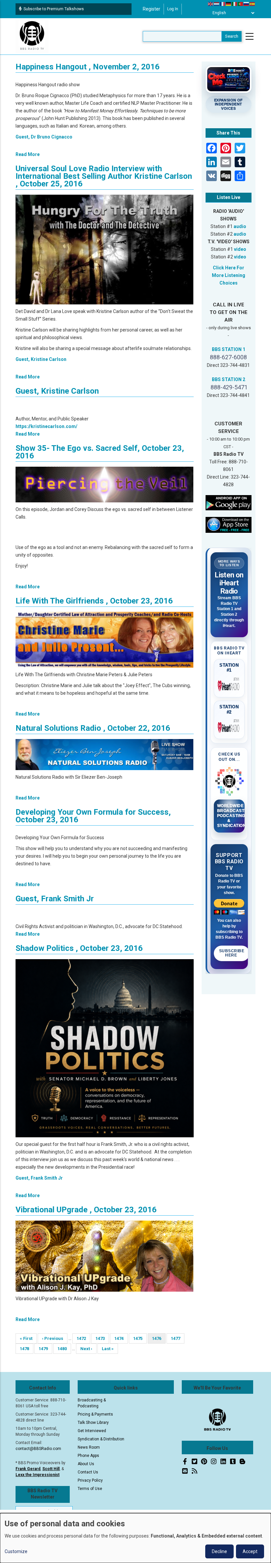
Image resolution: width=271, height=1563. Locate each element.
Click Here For (228, 267)
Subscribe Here (232, 953)
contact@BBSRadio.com (38, 1448)
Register (151, 9)
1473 (101, 1338)
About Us (86, 1464)
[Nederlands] (217, 3)
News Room (89, 1447)
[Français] (223, 3)
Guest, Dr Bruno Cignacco (44, 136)
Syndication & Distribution (101, 1439)
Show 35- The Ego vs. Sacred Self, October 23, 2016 (100, 452)
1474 (119, 1338)
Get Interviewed (92, 1430)
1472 (82, 1338)
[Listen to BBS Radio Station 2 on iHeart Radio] (229, 726)
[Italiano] (235, 3)
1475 (138, 1338)
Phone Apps (88, 1455)
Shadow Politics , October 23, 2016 (79, 948)
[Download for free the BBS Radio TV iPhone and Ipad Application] (229, 524)
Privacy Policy (90, 1480)
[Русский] (247, 3)
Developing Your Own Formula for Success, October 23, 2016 (93, 815)
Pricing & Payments (95, 1414)
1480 (63, 1348)
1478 (25, 1348)
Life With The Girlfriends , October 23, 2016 (94, 601)
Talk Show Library (93, 1422)
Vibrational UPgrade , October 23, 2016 (86, 1209)
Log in (172, 9)
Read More (28, 154)
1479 (44, 1348)
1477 (176, 1338)
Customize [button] (16, 1551)
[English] (211, 3)
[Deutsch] (229, 3)
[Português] (241, 3)
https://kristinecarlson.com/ (46, 426)
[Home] (32, 36)
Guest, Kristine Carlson (41, 359)
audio (240, 226)
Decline (219, 1551)
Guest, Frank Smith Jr (55, 898)
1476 (159, 1340)
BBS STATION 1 (228, 349)
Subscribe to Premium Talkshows (53, 9)
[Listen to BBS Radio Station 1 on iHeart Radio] (229, 684)
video (240, 249)
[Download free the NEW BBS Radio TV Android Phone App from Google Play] (229, 502)
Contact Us (88, 1472)
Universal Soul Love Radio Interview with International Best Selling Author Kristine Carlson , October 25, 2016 (104, 176)
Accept (250, 1551)
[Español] (252, 3)
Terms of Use (90, 1488)
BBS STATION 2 (228, 379)
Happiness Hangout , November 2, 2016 (88, 66)
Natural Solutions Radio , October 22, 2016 (93, 728)
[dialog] (135, 1538)
